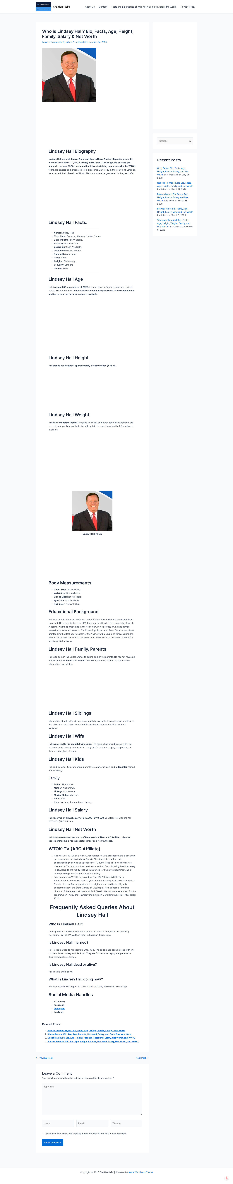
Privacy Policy (188, 6)
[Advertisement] (92, 122)
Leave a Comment (51, 42)
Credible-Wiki (61, 6)
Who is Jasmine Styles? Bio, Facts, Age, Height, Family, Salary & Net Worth (86, 1030)
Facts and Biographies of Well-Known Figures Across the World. (144, 6)
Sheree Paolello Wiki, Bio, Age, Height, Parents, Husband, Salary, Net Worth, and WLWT (93, 1041)
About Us (90, 6)
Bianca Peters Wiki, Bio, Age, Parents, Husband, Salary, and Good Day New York (89, 1034)
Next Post (142, 1058)
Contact (103, 6)
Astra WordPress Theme (141, 1172)
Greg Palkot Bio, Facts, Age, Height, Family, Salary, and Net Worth (172, 171)
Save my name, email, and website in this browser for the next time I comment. (86, 1133)
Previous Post (44, 1058)
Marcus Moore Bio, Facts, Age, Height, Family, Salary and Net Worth (172, 197)
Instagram (59, 1008)
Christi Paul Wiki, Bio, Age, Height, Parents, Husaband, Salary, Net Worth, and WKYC (91, 1037)
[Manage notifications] (227, 1178)
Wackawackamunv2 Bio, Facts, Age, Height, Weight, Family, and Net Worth (173, 223)
